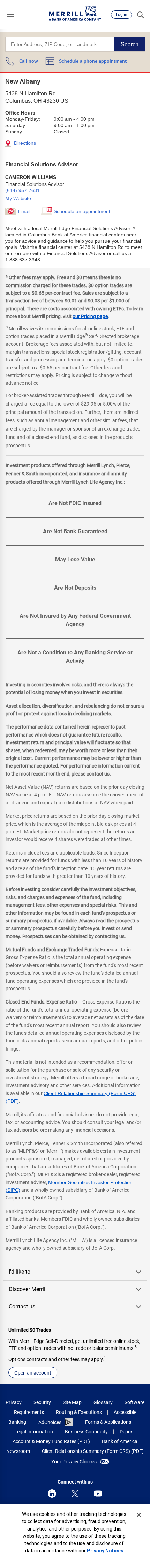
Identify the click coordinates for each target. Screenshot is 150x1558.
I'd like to (19, 1271)
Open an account (32, 1373)
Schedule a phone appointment (93, 61)
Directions (24, 143)
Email (24, 211)
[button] (10, 14)
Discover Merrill (28, 1289)
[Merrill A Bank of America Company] (75, 13)
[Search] (140, 14)
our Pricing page (90, 316)
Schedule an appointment (82, 211)
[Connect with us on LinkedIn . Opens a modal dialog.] (52, 1493)
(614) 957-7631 (22, 190)
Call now (28, 61)
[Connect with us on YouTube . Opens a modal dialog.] (98, 1493)
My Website (18, 198)
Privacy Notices (105, 1550)
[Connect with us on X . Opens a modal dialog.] (75, 1493)
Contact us (22, 1306)
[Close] (139, 1514)
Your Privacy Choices (74, 1461)
